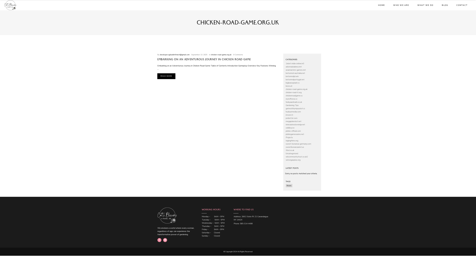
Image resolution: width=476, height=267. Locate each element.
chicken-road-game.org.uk (221, 55)
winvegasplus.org (293, 160)
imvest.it (289, 115)
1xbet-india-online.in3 (295, 63)
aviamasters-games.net (296, 70)
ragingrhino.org (292, 140)
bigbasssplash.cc (293, 83)
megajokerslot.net (293, 121)
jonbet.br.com (291, 118)
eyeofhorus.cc (291, 99)
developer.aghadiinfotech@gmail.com (175, 55)
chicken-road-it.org (294, 92)
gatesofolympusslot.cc (295, 108)
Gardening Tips (292, 105)
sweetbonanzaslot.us (295, 147)
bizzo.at (289, 86)
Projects (289, 137)
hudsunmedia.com (293, 112)
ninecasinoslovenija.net (295, 124)
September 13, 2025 (199, 55)
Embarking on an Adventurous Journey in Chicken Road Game (204, 60)
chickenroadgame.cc (294, 95)
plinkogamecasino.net (295, 134)
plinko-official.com (293, 131)
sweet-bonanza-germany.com (298, 144)
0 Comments (238, 55)
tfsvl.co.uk (290, 150)
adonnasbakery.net (294, 67)
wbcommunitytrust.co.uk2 (297, 157)
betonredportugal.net (295, 79)
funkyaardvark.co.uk (294, 102)
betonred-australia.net (295, 73)
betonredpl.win (292, 76)
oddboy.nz (290, 128)
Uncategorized (292, 153)
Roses (289, 185)
